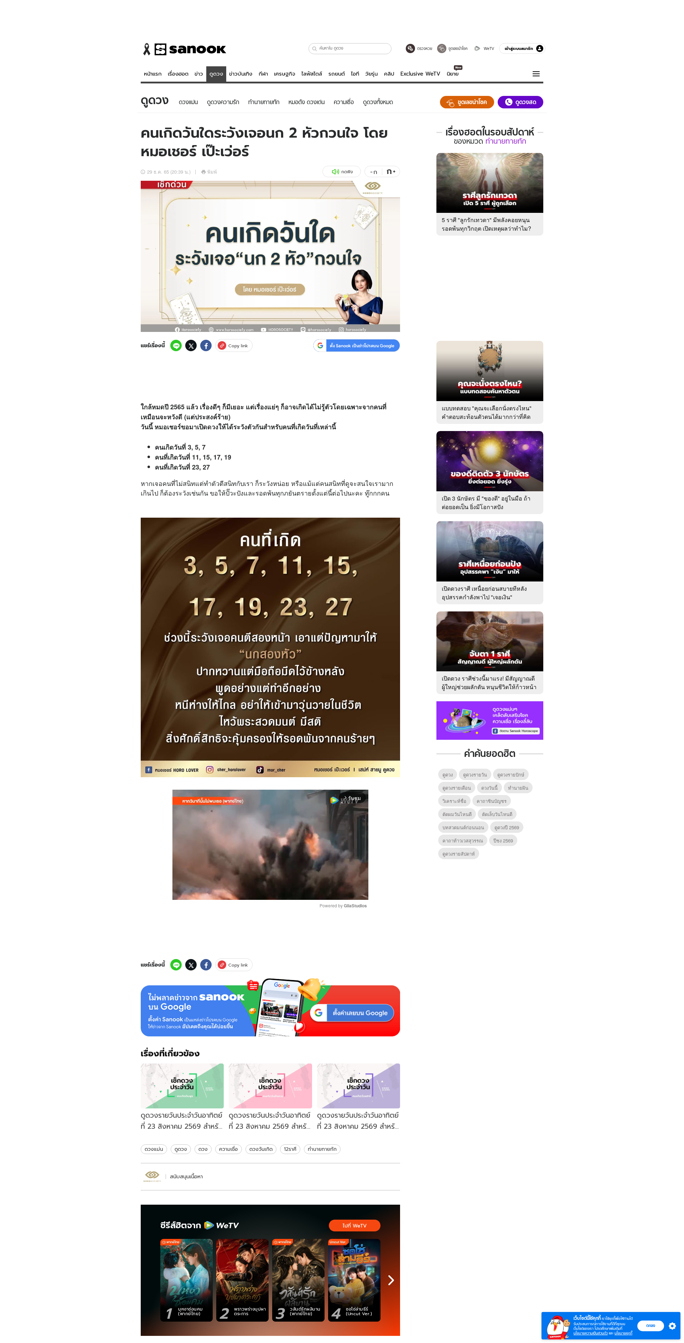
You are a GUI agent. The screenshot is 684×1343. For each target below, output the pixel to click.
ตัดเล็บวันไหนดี (497, 814)
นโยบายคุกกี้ (623, 1333)
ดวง (212, 426)
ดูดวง (216, 74)
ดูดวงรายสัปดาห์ (458, 853)
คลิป (389, 74)
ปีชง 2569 (503, 840)
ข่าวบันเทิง (240, 74)
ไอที (355, 74)
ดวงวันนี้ (489, 787)
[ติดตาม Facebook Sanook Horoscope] (489, 719)
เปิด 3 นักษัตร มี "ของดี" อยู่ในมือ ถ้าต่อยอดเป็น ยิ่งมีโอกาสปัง (486, 502)
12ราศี (290, 1149)
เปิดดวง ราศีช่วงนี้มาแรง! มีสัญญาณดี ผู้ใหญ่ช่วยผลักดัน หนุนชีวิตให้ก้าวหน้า (489, 682)
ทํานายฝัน (518, 787)
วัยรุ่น (371, 74)
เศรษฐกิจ (284, 74)
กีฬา (263, 74)
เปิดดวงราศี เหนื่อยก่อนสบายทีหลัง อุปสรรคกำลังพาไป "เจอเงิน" (484, 592)
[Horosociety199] (152, 1176)
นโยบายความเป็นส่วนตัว (591, 1333)
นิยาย (452, 74)
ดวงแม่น (154, 1149)
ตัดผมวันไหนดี (457, 814)
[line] (176, 345)
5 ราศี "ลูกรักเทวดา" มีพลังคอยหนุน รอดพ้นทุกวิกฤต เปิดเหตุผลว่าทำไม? (486, 224)
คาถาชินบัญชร (492, 801)
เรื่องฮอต (178, 74)
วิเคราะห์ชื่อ (454, 801)
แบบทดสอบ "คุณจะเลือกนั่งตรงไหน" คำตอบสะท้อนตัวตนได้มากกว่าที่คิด (487, 412)
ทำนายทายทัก (322, 1149)
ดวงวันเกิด (261, 1149)
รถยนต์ (336, 74)
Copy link (238, 346)
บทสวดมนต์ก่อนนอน (463, 827)
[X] (191, 345)
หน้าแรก (153, 74)
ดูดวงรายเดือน (456, 787)
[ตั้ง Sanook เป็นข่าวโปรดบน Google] (270, 1007)
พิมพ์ (212, 171)
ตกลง (650, 1325)
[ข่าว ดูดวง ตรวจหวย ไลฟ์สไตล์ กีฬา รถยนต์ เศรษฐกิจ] (183, 49)
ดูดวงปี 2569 (506, 827)
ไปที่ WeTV (355, 1225)
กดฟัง (347, 172)
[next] (391, 1280)
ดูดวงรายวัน (475, 774)
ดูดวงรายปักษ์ (510, 774)
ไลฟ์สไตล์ (311, 74)
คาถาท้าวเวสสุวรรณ (462, 840)
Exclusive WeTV (420, 74)
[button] (314, 49)
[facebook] (206, 345)
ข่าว (199, 74)
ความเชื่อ (228, 1149)
